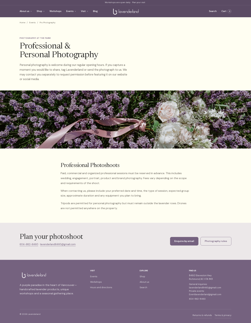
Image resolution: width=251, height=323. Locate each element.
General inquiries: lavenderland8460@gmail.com (205, 286)
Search (213, 11)
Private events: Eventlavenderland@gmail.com (205, 293)
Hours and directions (101, 287)
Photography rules (216, 241)
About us (24, 11)
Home (22, 22)
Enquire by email (184, 241)
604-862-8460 (29, 244)
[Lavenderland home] (125, 11)
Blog (95, 11)
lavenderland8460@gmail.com (58, 244)
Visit (83, 11)
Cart (225, 11)
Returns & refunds (202, 315)
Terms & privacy (223, 315)
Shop (39, 11)
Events (70, 11)
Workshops (55, 11)
